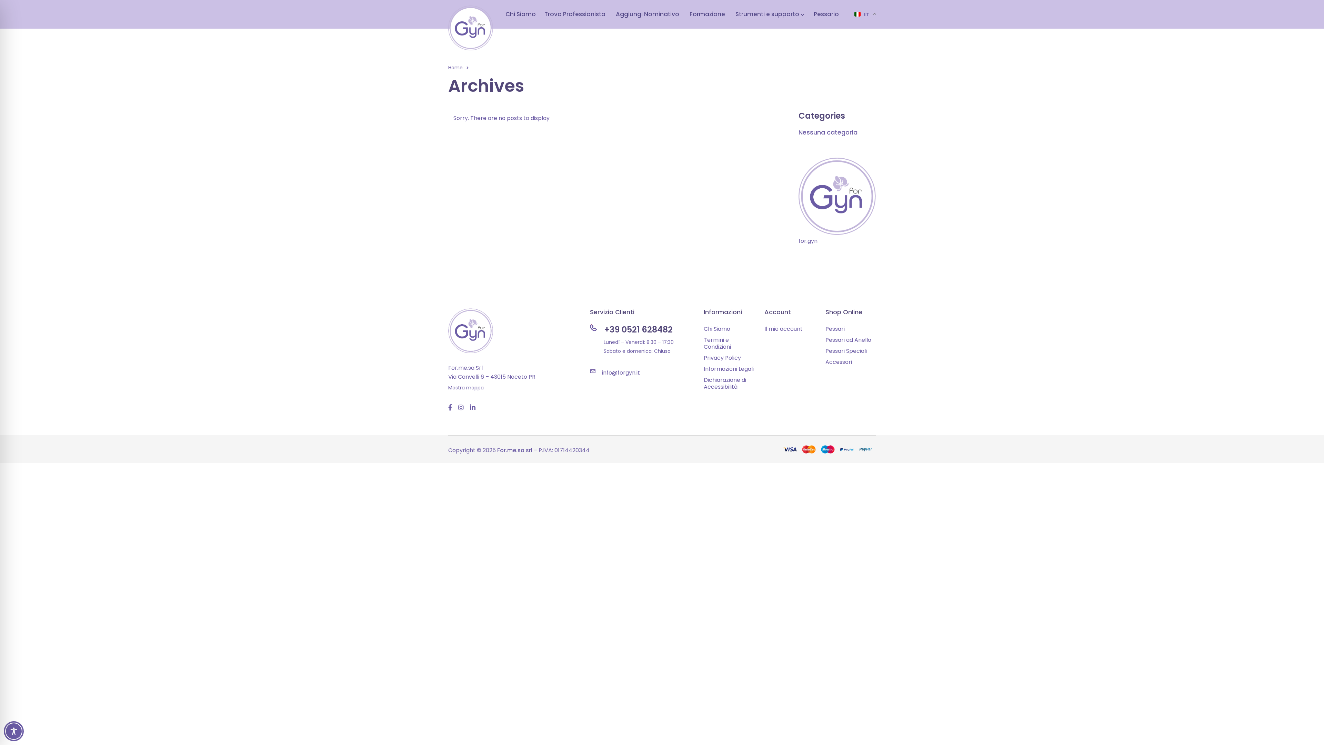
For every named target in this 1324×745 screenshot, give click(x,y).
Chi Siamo (717, 329)
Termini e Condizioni (717, 343)
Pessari (835, 329)
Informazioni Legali (729, 369)
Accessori (838, 362)
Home (455, 67)
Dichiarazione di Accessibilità (725, 383)
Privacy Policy (722, 358)
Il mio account (783, 329)
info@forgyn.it (621, 373)
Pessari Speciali (846, 351)
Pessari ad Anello (848, 340)
